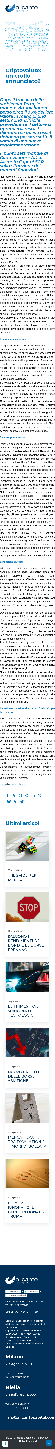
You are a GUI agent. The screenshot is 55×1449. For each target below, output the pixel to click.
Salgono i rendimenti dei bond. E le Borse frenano (26, 943)
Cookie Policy (32, 1291)
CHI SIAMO (12, 1311)
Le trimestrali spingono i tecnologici (24, 1011)
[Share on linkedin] (33, 795)
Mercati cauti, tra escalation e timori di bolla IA (27, 1142)
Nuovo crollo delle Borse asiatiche (23, 1076)
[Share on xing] (15, 802)
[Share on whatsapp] (40, 795)
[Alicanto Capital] (22, 8)
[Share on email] (22, 802)
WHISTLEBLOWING (17, 1305)
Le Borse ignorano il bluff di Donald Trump (26, 1209)
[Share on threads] (20, 795)
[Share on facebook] (7, 795)
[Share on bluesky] (9, 802)
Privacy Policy (14, 1291)
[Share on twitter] (14, 795)
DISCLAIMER (35, 1301)
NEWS (24, 1311)
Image (3, 784)
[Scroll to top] (49, 1442)
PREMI (35, 1311)
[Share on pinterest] (27, 795)
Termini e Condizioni (17, 1295)
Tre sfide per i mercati (23, 877)
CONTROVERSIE (15, 1301)
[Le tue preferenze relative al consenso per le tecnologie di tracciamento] (5, 1444)
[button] (48, 8)
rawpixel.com (18, 784)
